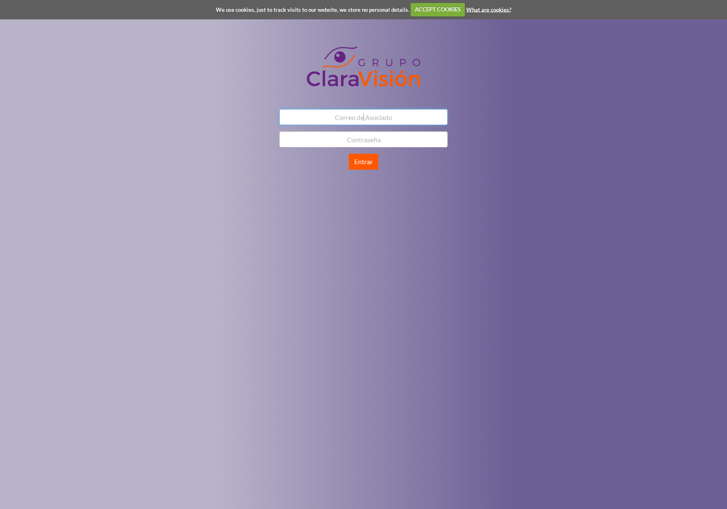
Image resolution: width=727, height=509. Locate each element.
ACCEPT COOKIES (438, 9)
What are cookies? (488, 9)
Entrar (363, 161)
